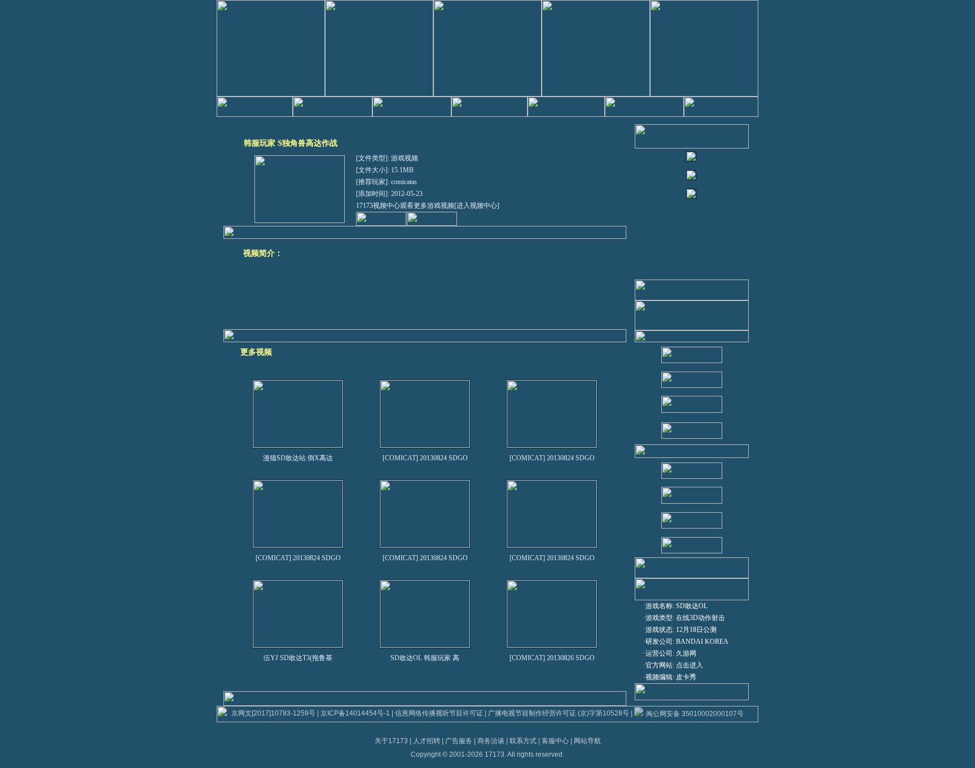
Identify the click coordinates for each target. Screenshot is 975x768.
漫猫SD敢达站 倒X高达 (298, 458)
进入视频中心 (476, 206)
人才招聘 (426, 741)
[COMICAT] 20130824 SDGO (425, 458)
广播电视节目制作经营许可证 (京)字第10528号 (558, 713)
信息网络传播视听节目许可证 (439, 713)
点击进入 (689, 665)
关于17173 (391, 741)
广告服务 (458, 741)
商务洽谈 (490, 741)
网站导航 (587, 741)
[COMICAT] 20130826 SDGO (552, 658)
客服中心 (555, 741)
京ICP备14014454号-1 (355, 713)
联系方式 (523, 741)
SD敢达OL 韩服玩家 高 (424, 658)
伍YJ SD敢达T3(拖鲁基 (297, 658)
